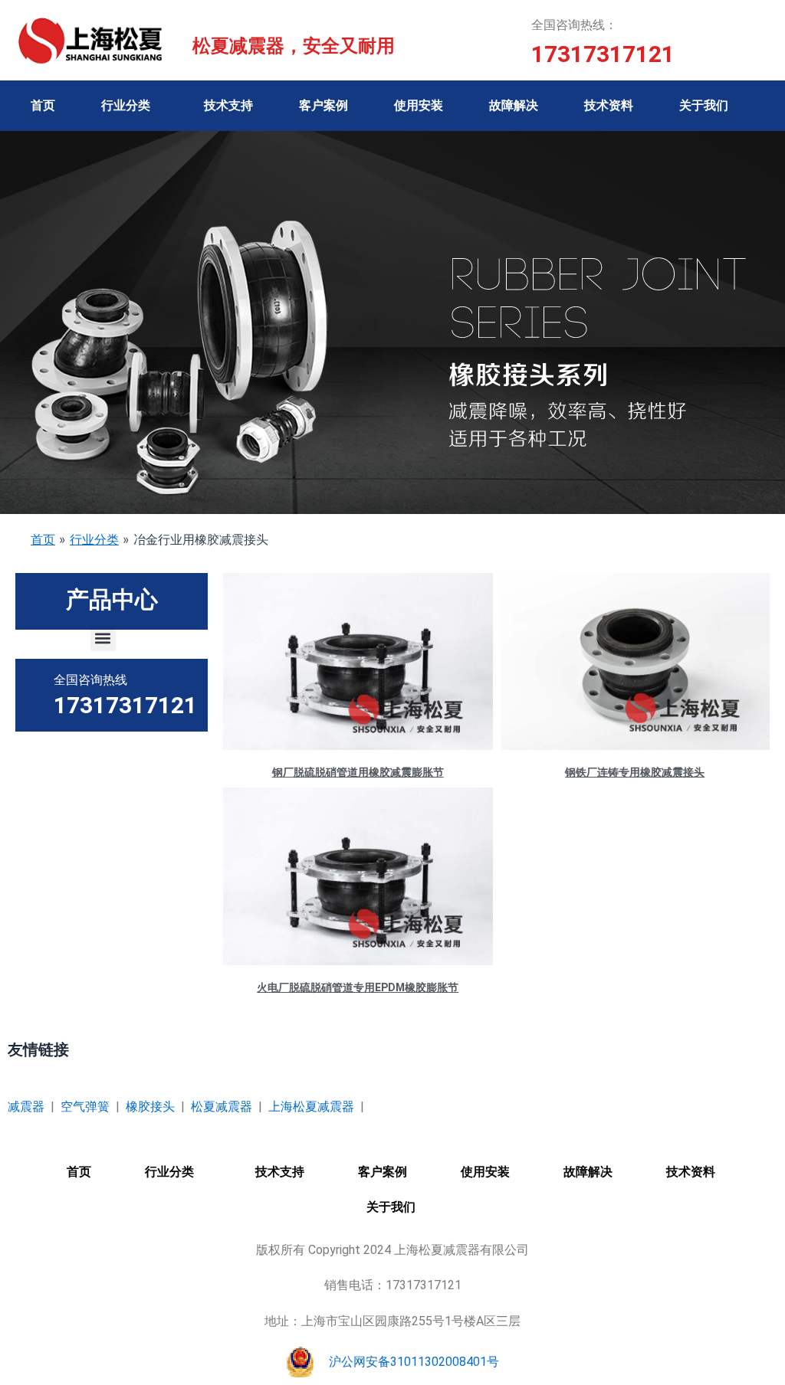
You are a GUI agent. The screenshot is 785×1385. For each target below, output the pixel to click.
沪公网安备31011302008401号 (414, 1361)
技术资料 (608, 105)
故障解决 (513, 105)
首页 (43, 105)
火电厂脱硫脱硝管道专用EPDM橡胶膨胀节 (357, 987)
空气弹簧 (85, 1106)
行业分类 (125, 105)
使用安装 (418, 105)
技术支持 (228, 105)
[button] (103, 638)
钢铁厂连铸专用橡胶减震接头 (635, 772)
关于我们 (703, 105)
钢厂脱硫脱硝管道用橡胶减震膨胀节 (358, 772)
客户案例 (323, 105)
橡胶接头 (150, 1106)
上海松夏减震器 (311, 1106)
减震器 (26, 1106)
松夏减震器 (221, 1106)
